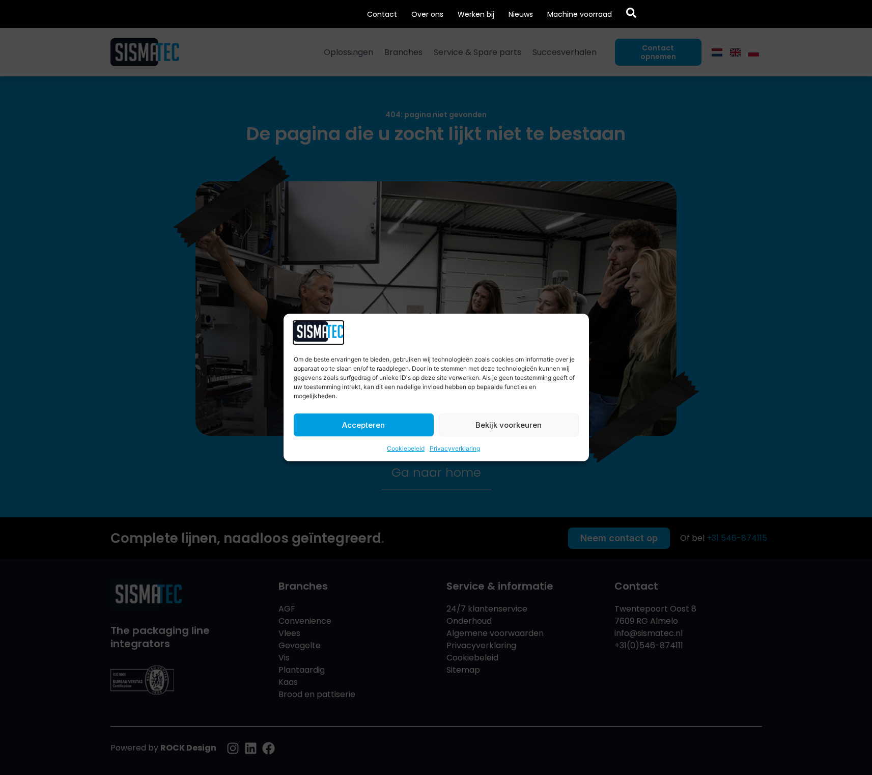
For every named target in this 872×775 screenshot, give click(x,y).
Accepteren (363, 425)
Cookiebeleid (406, 448)
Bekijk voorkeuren (508, 425)
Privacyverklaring (455, 448)
